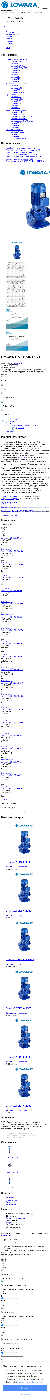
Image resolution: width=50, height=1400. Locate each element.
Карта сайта (6, 1235)
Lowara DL (15, 105)
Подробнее (17, 419)
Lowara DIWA (16, 103)
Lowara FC (15, 127)
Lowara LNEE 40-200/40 (18, 1057)
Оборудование (12, 1202)
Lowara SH (15, 79)
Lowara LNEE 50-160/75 (18, 1008)
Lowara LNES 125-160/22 (11, 775)
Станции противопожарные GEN (20, 159)
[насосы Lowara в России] (19, 8)
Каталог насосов (13, 34)
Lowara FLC (16, 125)
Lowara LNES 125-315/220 (12, 709)
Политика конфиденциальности (19, 1133)
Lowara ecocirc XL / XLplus (22, 121)
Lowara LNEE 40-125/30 (18, 1105)
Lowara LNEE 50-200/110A (20, 959)
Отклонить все (25, 1395)
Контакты (10, 43)
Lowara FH (15, 77)
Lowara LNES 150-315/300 (12, 604)
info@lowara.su (12, 1222)
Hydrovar (21, 457)
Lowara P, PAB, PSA (19, 68)
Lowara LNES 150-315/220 (12, 577)
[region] (25, 1381)
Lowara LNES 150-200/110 (12, 762)
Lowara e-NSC (16, 62)
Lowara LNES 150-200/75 (11, 749)
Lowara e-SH (16, 64)
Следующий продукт (10, 499)
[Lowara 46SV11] (9, 1183)
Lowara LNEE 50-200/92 (18, 862)
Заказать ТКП (6, 419)
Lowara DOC (16, 101)
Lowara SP (15, 81)
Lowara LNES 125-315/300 (12, 722)
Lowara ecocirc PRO (19, 119)
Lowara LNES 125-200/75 (11, 643)
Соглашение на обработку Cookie (29, 1382)
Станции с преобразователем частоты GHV (24, 150)
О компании (11, 32)
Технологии (11, 1204)
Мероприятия (11, 1200)
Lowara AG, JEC (17, 75)
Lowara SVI (15, 90)
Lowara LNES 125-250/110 (12, 670)
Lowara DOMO (17, 99)
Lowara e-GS (16, 134)
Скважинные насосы (14, 130)
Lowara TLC (16, 123)
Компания (10, 1198)
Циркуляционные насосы (16, 110)
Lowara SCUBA (17, 132)
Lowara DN (15, 108)
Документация (12, 37)
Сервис (9, 39)
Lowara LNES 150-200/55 (11, 736)
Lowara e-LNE (16, 112)
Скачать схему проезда (15, 1218)
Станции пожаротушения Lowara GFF (22, 152)
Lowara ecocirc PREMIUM (21, 116)
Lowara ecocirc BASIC (20, 114)
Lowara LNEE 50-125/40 (18, 910)
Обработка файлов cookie (16, 1137)
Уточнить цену (7, 549)
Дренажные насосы (14, 94)
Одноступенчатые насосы (16, 59)
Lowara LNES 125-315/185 (12, 696)
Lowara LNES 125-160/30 (11, 788)
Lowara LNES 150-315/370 (12, 630)
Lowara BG (15, 70)
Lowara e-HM (16, 88)
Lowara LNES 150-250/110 (12, 538)
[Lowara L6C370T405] (9, 1152)
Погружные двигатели (20, 138)
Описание (10, 432)
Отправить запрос (8, 26)
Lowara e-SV (16, 86)
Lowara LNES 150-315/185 (12, 564)
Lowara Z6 (15, 136)
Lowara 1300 (16, 97)
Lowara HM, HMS (18, 92)
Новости (9, 41)
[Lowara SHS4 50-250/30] (9, 1168)
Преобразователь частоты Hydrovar (20, 148)
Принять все (25, 1388)
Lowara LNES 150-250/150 (12, 551)
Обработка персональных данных (20, 1135)
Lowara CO (15, 73)
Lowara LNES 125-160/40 (11, 591)
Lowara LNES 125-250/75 (11, 656)
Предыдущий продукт (10, 496)
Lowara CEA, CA (18, 66)
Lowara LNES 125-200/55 (11, 617)
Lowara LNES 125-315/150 (12, 683)
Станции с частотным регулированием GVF (24, 157)
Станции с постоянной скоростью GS (21, 154)
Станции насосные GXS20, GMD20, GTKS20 (25, 161)
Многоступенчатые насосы (17, 83)
